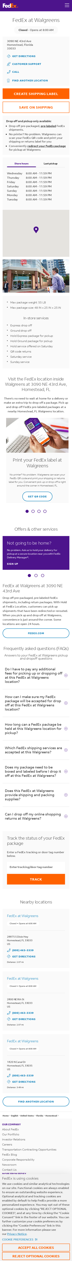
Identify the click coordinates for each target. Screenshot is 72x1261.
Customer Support (24, 64)
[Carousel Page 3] (42, 575)
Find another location (30, 80)
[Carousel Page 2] (36, 575)
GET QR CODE (34, 495)
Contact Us (9, 1169)
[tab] (27, 512)
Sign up (12, 563)
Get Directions (21, 56)
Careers (7, 1144)
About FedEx (10, 1129)
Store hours (21, 163)
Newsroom (9, 1164)
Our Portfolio (10, 1134)
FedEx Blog (9, 1154)
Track (36, 879)
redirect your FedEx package (46, 146)
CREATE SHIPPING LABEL (30, 92)
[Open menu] (67, 5)
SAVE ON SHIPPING (28, 105)
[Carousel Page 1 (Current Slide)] (29, 575)
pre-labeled (48, 126)
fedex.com (23, 631)
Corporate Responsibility (18, 1159)
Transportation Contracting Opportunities (29, 1149)
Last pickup (50, 163)
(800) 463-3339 (23, 950)
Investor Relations (13, 1139)
